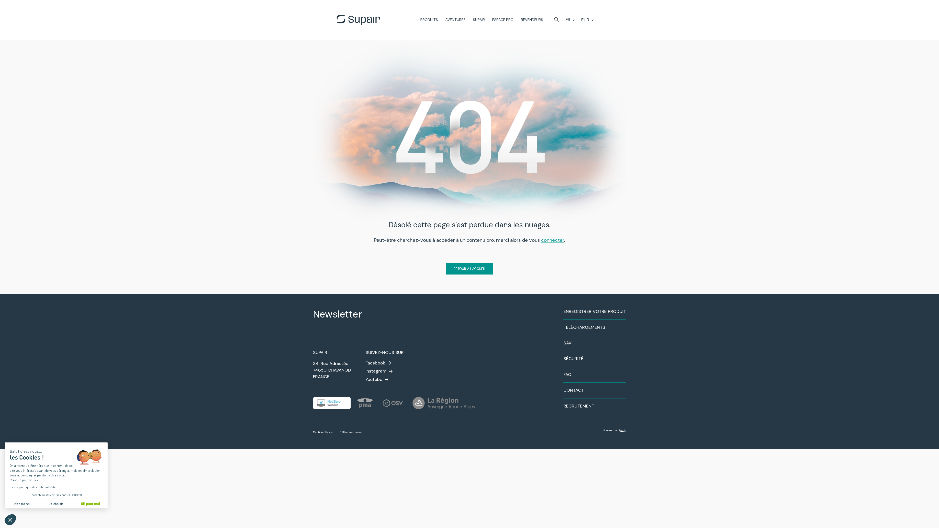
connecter (552, 240)
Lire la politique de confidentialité (33, 487)
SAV (567, 343)
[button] (10, 520)
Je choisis (56, 503)
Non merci (22, 503)
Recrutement (578, 406)
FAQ (567, 374)
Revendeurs (532, 20)
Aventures (455, 20)
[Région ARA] (444, 403)
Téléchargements (584, 327)
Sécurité (573, 359)
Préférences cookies (350, 432)
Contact (573, 390)
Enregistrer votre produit (594, 311)
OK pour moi (90, 503)
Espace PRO (503, 20)
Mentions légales (323, 432)
